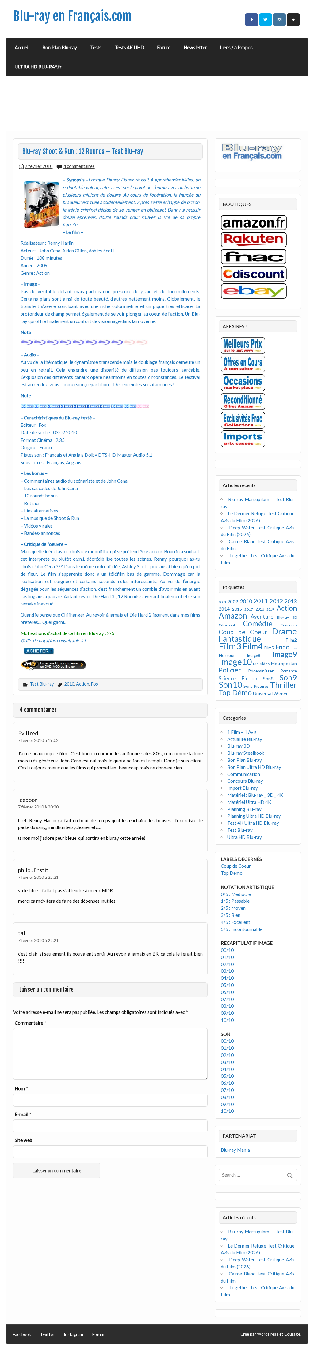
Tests (95, 47)
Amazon (233, 616)
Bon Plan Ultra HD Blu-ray (254, 767)
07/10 (227, 999)
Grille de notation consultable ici (53, 640)
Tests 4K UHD (129, 47)
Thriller (283, 684)
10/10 (227, 1020)
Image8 (253, 655)
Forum (163, 47)
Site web (23, 1140)
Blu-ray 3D (287, 617)
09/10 (227, 1013)
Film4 (252, 646)
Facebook (22, 1334)
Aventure (262, 616)
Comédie (258, 623)
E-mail (23, 1114)
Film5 (269, 648)
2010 (69, 684)
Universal (263, 693)
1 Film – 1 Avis (242, 732)
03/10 (227, 971)
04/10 (227, 978)
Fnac (282, 647)
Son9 (288, 677)
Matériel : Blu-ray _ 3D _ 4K (255, 795)
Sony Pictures (256, 686)
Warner (281, 693)
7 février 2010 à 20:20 (38, 806)
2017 (248, 609)
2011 (260, 601)
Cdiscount (227, 625)
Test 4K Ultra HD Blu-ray (253, 823)
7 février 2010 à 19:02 (38, 740)
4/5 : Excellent (235, 922)
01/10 (227, 957)
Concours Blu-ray (245, 781)
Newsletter (195, 47)
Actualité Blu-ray (244, 739)
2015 (237, 609)
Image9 (284, 654)
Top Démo (235, 692)
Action (82, 684)
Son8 (268, 678)
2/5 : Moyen (233, 908)
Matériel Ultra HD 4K (249, 802)
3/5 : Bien (230, 915)
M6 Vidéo (261, 663)
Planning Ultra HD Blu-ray (254, 816)
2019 (270, 609)
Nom (21, 1088)
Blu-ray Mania (235, 1150)
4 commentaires (79, 166)
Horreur (227, 655)
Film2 (291, 640)
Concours (289, 625)
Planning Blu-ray (244, 809)
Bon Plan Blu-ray (59, 47)
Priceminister (261, 670)
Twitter (47, 1334)
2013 (291, 601)
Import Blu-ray (242, 788)
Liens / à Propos (236, 47)
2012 (276, 601)
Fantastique (240, 639)
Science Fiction (238, 678)
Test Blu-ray (42, 684)
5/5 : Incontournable (241, 929)
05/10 (227, 985)
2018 (259, 609)
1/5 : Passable (235, 901)
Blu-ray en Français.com (72, 16)
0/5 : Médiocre (236, 894)
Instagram (73, 1334)
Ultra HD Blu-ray (244, 837)
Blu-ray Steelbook (245, 753)
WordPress (267, 1334)
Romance (289, 671)
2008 (222, 602)
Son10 (230, 684)
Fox (94, 684)
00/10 (227, 950)
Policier (230, 670)
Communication (243, 774)
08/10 (227, 1006)
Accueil (22, 47)
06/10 (227, 992)
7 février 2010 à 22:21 (38, 877)
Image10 (235, 661)
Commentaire (30, 1023)
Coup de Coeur (243, 632)
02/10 (227, 964)
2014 (224, 609)
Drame (284, 631)
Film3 (230, 645)
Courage (292, 1334)
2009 (232, 601)
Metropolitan (284, 663)
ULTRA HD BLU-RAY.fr (38, 66)
